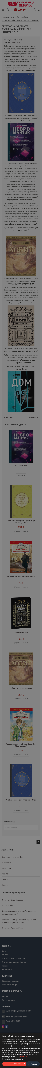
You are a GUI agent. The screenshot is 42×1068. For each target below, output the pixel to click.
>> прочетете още (22, 1057)
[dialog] (21, 1050)
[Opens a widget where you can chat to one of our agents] (33, 1064)
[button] (21, 1059)
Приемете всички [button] (21, 1064)
